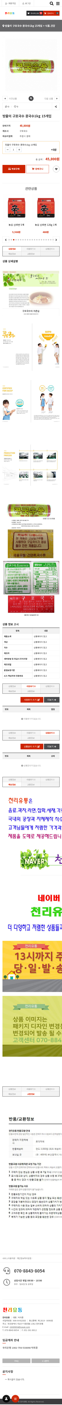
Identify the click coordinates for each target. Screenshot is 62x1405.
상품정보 (12, 248)
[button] (11, 239)
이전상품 (12, 98)
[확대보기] (31, 98)
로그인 (28, 3)
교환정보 (31, 253)
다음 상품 (49, 98)
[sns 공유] (55, 106)
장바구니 (39, 168)
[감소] (7, 149)
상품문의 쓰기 (30, 746)
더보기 (50, 699)
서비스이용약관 (8, 1258)
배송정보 (12, 253)
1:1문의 (45, 1360)
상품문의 (49, 248)
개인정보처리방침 (24, 1258)
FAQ (17, 1360)
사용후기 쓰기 (30, 699)
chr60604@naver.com (20, 1327)
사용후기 (30, 248)
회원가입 (12, 3)
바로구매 (16, 168)
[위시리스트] (56, 169)
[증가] (19, 149)
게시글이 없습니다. (16, 1379)
